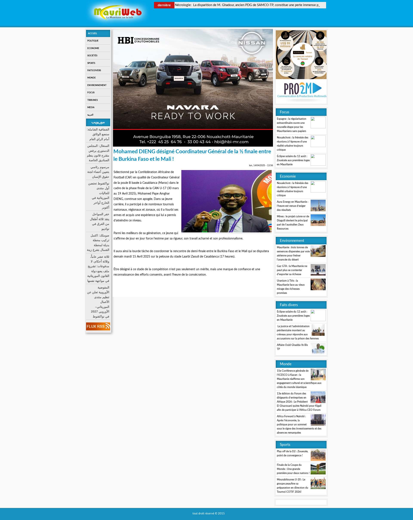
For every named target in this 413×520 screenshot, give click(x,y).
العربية (90, 115)
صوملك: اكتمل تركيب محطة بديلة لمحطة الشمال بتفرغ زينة (98, 243)
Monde (91, 78)
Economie (93, 48)
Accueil (92, 33)
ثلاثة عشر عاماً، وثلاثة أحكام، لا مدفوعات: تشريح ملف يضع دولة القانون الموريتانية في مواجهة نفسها (98, 268)
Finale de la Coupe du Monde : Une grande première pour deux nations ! (293, 469)
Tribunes (92, 100)
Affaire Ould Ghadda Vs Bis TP (292, 347)
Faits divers (94, 70)
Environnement (96, 85)
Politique (93, 41)
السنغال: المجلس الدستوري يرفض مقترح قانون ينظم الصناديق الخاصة (98, 153)
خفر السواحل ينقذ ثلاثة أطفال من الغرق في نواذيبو (99, 221)
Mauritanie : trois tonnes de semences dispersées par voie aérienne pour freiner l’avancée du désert (293, 253)
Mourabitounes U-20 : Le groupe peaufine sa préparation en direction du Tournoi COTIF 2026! (292, 485)
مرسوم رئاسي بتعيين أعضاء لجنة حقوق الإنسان (98, 171)
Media (90, 107)
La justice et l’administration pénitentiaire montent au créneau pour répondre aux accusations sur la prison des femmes (298, 332)
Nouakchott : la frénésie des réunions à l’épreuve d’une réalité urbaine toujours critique (292, 143)
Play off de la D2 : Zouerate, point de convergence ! (292, 453)
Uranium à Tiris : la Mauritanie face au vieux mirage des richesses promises (291, 286)
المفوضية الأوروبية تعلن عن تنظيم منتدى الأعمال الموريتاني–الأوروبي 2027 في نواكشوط (98, 302)
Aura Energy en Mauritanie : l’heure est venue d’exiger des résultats (292, 206)
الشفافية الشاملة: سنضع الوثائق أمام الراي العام (98, 134)
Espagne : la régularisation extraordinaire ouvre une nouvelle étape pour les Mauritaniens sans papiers (291, 125)
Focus (90, 93)
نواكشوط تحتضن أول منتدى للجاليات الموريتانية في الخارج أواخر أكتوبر (98, 195)
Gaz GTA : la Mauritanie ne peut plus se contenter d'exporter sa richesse (292, 270)
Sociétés (92, 56)
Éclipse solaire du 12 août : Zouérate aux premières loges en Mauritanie (293, 160)
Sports (91, 63)
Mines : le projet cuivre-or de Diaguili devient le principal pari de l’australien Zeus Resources (293, 222)
